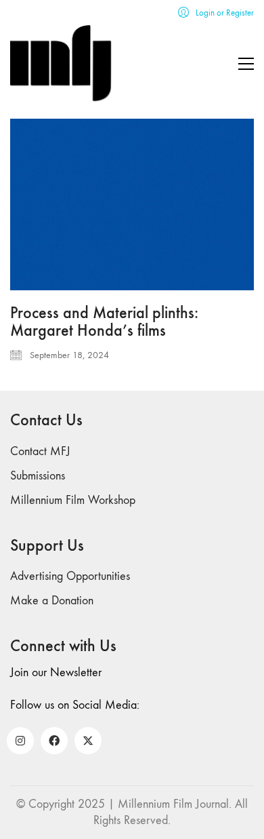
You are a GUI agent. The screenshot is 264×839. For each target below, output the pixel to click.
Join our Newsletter (56, 672)
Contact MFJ (40, 451)
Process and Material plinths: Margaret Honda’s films (104, 322)
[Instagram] (20, 740)
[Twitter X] (88, 740)
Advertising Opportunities (70, 576)
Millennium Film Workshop (72, 500)
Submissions (37, 476)
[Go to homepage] (61, 63)
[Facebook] (54, 740)
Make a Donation (51, 600)
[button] (246, 63)
